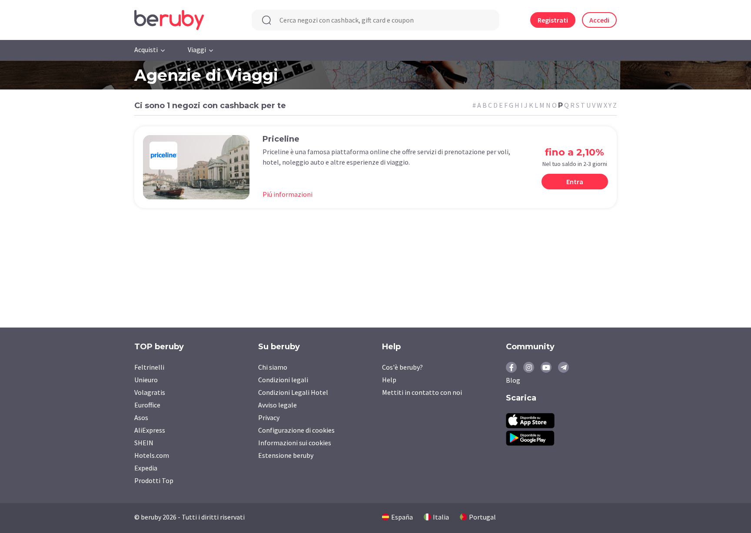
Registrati (553, 20)
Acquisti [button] (146, 49)
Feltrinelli (149, 367)
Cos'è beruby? (402, 367)
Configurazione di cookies (296, 430)
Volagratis (149, 392)
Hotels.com (151, 455)
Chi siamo (272, 367)
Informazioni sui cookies (294, 442)
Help (389, 379)
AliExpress (149, 430)
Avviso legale (277, 405)
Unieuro (146, 379)
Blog (513, 380)
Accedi (599, 20)
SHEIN (143, 442)
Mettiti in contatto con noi (422, 392)
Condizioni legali (283, 379)
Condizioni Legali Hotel (293, 392)
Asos (141, 417)
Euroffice (147, 405)
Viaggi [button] (197, 49)
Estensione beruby (285, 455)
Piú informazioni (287, 194)
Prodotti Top (153, 480)
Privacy (268, 417)
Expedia (145, 467)
